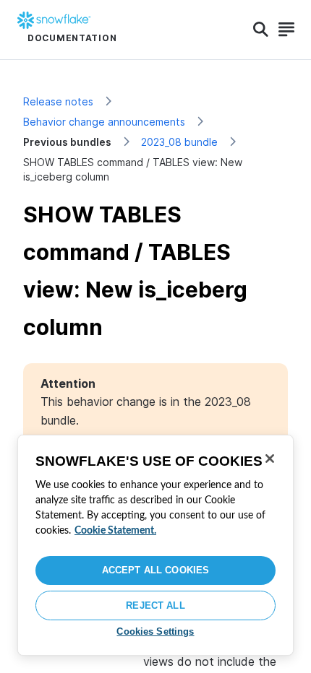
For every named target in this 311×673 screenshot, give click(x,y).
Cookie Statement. (115, 531)
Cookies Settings (155, 631)
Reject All (155, 605)
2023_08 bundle (179, 142)
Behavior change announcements (104, 122)
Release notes (58, 101)
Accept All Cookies (155, 570)
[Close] (270, 458)
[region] (155, 545)
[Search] (261, 29)
